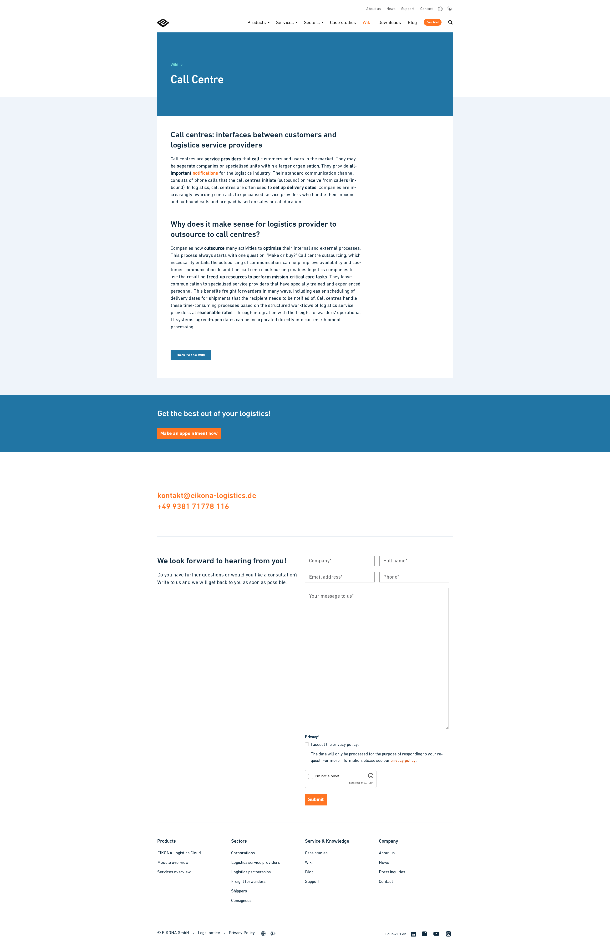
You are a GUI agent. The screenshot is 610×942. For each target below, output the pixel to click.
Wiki (367, 22)
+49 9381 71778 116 (193, 506)
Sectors (312, 22)
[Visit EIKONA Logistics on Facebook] (423, 935)
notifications (205, 173)
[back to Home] (163, 26)
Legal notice (209, 933)
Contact (426, 9)
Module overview (172, 863)
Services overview (174, 872)
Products (256, 22)
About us (373, 9)
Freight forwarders (248, 882)
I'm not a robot (327, 776)
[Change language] (440, 8)
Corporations (243, 853)
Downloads (389, 22)
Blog (412, 22)
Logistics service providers (255, 863)
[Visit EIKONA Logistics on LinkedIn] (411, 935)
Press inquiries (392, 872)
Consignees (241, 901)
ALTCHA (368, 783)
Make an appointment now (189, 433)
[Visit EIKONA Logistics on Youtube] (435, 935)
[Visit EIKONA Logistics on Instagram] (446, 935)
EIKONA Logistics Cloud (179, 853)
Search (450, 22)
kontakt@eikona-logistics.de (206, 495)
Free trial (433, 22)
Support (408, 9)
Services (285, 22)
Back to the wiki (191, 355)
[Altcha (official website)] (370, 777)
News (391, 9)
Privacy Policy (242, 933)
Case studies (343, 22)
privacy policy (403, 761)
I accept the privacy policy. (335, 745)
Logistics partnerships (251, 872)
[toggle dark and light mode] (449, 9)
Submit (316, 799)
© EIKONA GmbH (173, 933)
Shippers (239, 891)
